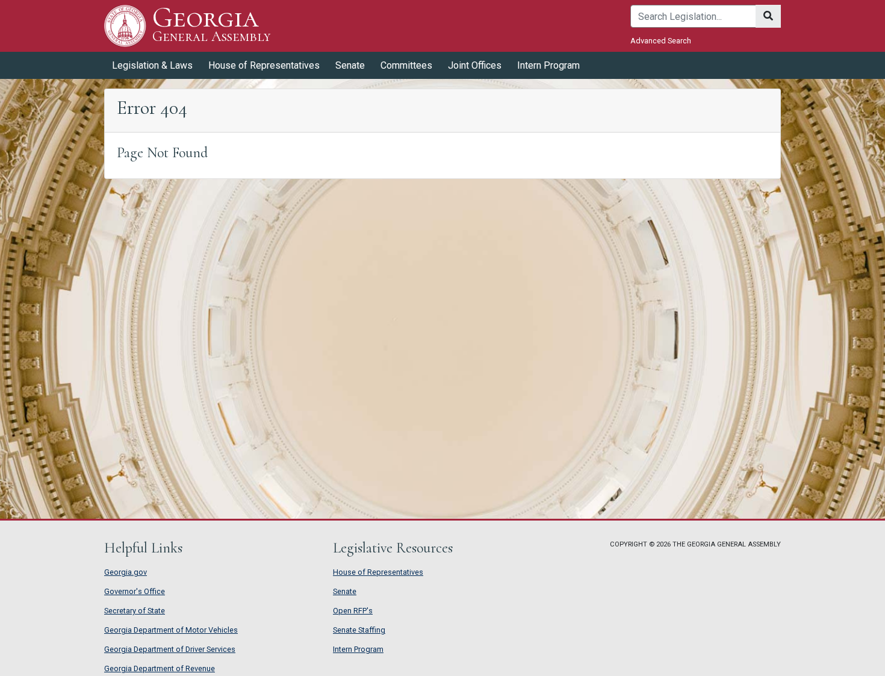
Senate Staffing (359, 629)
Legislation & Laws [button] (152, 65)
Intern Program (548, 65)
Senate (344, 591)
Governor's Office (134, 591)
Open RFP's (353, 610)
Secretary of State (134, 610)
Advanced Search (660, 40)
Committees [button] (406, 65)
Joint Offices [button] (475, 65)
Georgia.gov (125, 572)
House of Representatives (378, 572)
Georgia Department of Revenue (159, 668)
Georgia (211, 25)
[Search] (768, 16)
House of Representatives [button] (264, 65)
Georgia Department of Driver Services (169, 649)
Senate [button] (350, 65)
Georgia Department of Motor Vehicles (171, 629)
